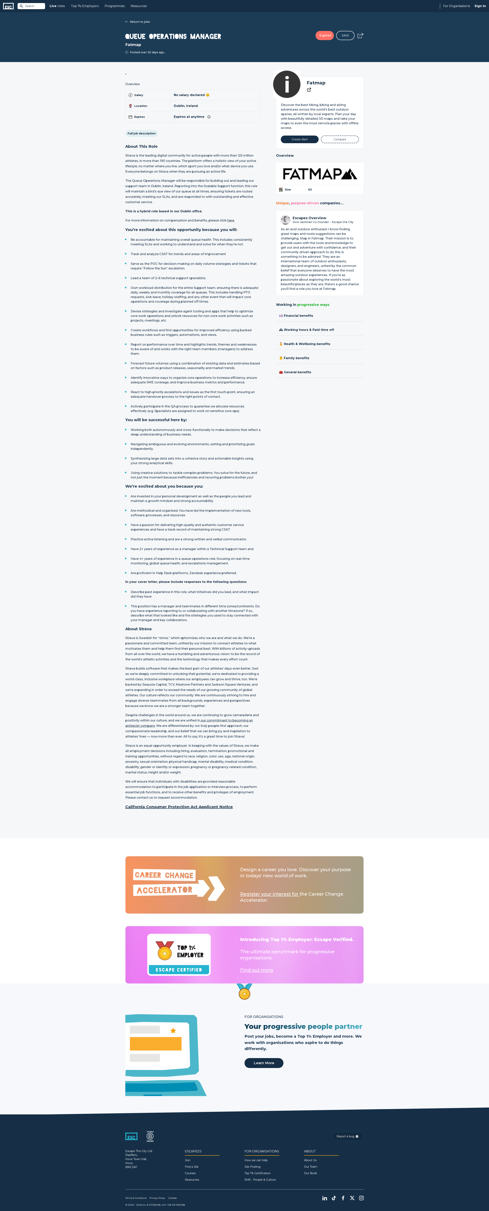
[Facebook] (343, 1198)
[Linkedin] (324, 1198)
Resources (139, 6)
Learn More (264, 1063)
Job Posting (252, 1166)
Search (29, 6)
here (230, 220)
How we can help (256, 1160)
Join (187, 1160)
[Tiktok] (334, 1198)
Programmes (115, 6)
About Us (310, 1160)
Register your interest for (270, 894)
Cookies (172, 1197)
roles (57, 6)
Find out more (256, 970)
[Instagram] (361, 1198)
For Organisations (456, 6)
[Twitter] (352, 1198)
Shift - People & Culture (260, 1179)
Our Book (310, 1173)
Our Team (310, 1166)
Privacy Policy (157, 1197)
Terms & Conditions (136, 1197)
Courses (190, 1173)
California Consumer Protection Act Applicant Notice (179, 807)
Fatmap (316, 83)
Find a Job (191, 1166)
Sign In (480, 6)
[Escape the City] (8, 6)
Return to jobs (140, 21)
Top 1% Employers (85, 6)
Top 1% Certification (257, 1173)
